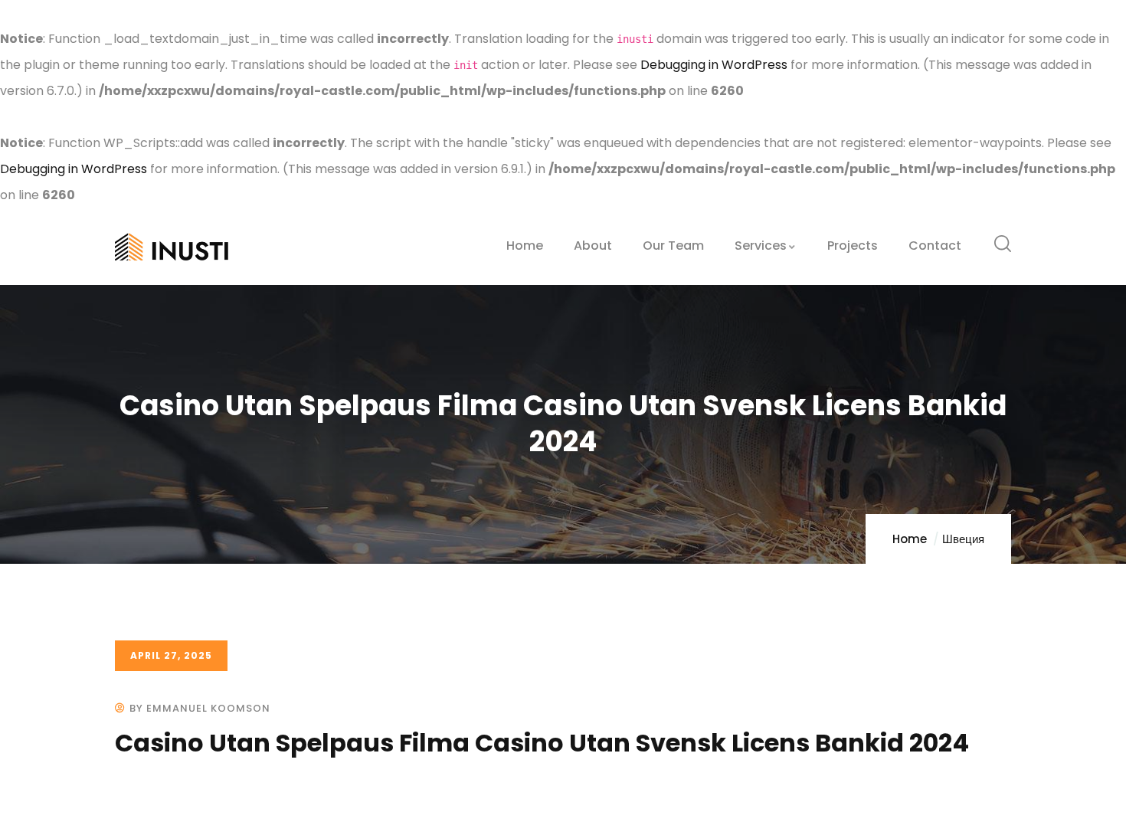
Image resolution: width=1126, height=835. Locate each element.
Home (909, 539)
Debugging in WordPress (713, 65)
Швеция (963, 539)
